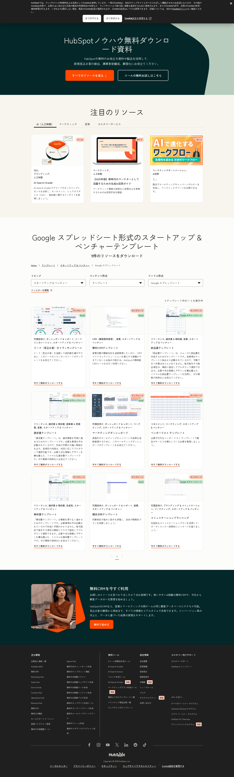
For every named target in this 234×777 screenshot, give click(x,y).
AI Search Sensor (115, 671)
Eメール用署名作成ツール (119, 661)
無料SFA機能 (36, 713)
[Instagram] (98, 745)
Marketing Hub (37, 676)
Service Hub (36, 687)
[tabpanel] (117, 168)
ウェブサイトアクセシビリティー (139, 766)
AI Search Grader (115, 666)
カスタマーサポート (179, 661)
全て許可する (92, 18)
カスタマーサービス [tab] (109, 124)
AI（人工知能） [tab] (45, 124)
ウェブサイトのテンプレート (120, 707)
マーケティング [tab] (68, 124)
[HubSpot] (117, 754)
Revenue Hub (36, 703)
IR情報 (146, 682)
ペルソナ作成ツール (116, 676)
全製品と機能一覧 (38, 661)
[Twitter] (117, 745)
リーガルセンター (59, 766)
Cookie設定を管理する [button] (173, 766)
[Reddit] (135, 745)
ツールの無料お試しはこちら (143, 75)
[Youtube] (108, 745)
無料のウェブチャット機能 (78, 671)
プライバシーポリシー (84, 766)
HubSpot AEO (37, 666)
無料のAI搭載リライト (76, 676)
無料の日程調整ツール (40, 729)
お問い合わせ (145, 703)
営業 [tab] (87, 124)
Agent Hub (71, 661)
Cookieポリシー (179, 9)
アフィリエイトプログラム (186, 724)
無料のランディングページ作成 (80, 708)
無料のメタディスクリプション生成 (81, 730)
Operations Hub (37, 697)
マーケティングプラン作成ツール (122, 689)
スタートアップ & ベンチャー (75, 265)
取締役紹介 (144, 676)
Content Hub (36, 692)
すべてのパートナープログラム (184, 703)
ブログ (142, 692)
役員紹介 (143, 671)
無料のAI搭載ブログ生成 (77, 697)
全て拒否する (113, 18)
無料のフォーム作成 (75, 723)
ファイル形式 (155, 276)
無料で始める (101, 624)
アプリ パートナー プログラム (184, 714)
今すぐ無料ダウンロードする (48, 383)
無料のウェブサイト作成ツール (80, 703)
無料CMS (35, 708)
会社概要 (143, 661)
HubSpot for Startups (180, 719)
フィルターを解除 (40, 290)
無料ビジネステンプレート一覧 (121, 697)
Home (34, 265)
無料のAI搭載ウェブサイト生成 (80, 682)
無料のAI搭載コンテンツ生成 (79, 692)
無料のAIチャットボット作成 (79, 666)
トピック (36, 276)
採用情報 (143, 666)
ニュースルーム (146, 687)
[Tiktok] (145, 745)
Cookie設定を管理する (136, 18)
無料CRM (35, 671)
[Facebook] (89, 745)
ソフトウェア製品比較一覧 (119, 702)
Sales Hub (35, 682)
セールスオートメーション (42, 718)
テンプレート (48, 265)
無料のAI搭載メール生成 (77, 687)
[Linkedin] (126, 745)
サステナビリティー (151, 697)
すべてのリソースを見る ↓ (89, 75)
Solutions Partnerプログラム (183, 708)
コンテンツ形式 (98, 276)
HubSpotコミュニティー (181, 666)
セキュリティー (109, 766)
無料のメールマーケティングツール (81, 715)
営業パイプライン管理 (40, 723)
